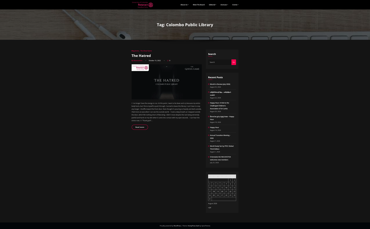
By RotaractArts (137, 60)
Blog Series (135, 51)
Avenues (224, 5)
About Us (184, 5)
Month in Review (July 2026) (220, 84)
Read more (139, 127)
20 (222, 191)
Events (234, 5)
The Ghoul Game (146, 51)
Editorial (212, 5)
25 (214, 195)
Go (234, 62)
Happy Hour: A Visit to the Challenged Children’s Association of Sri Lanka (219, 106)
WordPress (177, 226)
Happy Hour (214, 127)
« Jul (209, 207)
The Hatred (141, 55)
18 (214, 191)
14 (226, 188)
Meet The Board (199, 5)
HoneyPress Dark (193, 226)
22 (230, 191)
